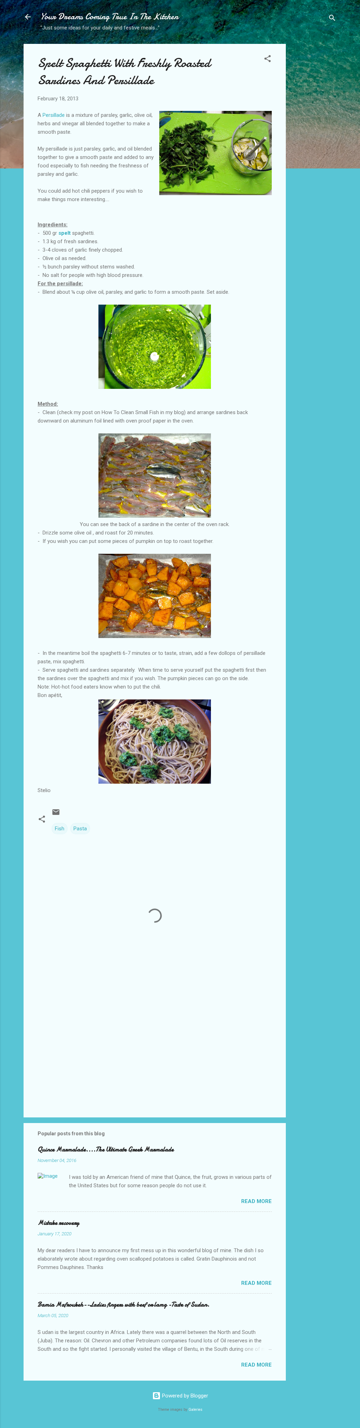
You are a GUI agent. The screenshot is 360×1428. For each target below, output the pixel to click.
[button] (267, 59)
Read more (256, 1201)
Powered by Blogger (184, 1396)
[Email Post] (56, 814)
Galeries (195, 1409)
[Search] (332, 19)
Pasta (80, 828)
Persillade (54, 115)
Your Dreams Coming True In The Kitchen (109, 16)
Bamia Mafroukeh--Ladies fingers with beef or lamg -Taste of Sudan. (124, 1304)
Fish (59, 828)
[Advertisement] (313, 154)
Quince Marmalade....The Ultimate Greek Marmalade (106, 1149)
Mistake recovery (58, 1222)
